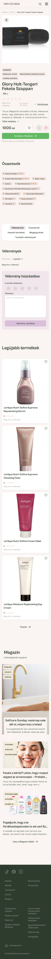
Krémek (5, 12)
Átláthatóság (33, 932)
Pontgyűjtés (33, 937)
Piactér (8, 894)
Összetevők (33, 885)
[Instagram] (21, 872)
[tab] (18, 228)
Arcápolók (7, 70)
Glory (12, 12)
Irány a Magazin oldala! (23, 841)
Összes (23, 627)
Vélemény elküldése (25, 323)
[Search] (40, 4)
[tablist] (25, 232)
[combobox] (18, 258)
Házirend (9, 920)
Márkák (8, 885)
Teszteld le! (10, 890)
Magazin (9, 899)
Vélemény (9, 293)
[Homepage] (12, 4)
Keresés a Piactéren (23, 136)
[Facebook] (14, 872)
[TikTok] (7, 872)
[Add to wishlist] (45, 361)
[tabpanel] (25, 288)
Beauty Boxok (34, 881)
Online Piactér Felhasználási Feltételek (34, 911)
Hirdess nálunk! (11, 915)
